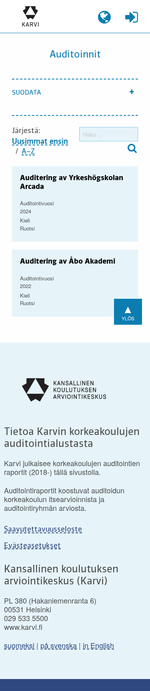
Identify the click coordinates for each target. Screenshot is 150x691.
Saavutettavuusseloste (43, 529)
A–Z (28, 151)
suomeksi (19, 645)
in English (98, 645)
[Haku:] (108, 134)
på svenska (58, 645)
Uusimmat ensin (40, 141)
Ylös (128, 311)
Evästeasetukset (32, 546)
